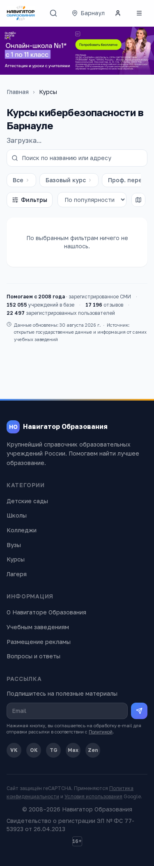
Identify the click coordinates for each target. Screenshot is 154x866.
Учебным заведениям (38, 626)
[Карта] (138, 199)
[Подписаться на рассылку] (139, 711)
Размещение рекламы (39, 641)
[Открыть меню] (139, 13)
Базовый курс (66, 179)
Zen (93, 750)
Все (18, 179)
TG (53, 750)
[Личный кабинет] (118, 13)
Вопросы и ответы (33, 656)
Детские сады (27, 500)
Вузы (14, 544)
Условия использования (93, 796)
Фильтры (34, 199)
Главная (18, 91)
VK (14, 750)
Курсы (16, 559)
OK (34, 750)
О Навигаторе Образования (46, 612)
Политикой (101, 731)
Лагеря (17, 573)
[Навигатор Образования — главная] (21, 13)
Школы (17, 515)
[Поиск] (53, 13)
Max (73, 750)
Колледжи (22, 530)
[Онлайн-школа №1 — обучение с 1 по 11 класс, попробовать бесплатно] (77, 51)
